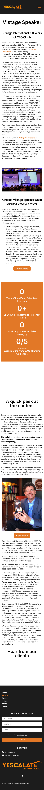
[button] (39, 7)
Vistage (5, 695)
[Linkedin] (22, 776)
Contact (5, 706)
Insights (5, 701)
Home (4, 693)
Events (4, 698)
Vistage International (27, 138)
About (4, 704)
